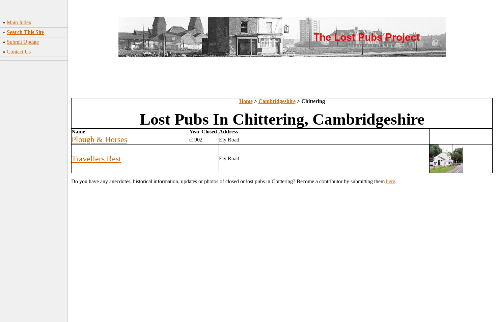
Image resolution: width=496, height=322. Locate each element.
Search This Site (25, 32)
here (390, 181)
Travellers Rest (96, 158)
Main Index (19, 22)
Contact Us (19, 52)
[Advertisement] (34, 163)
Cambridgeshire (277, 101)
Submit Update (23, 42)
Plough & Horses (99, 139)
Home (246, 101)
